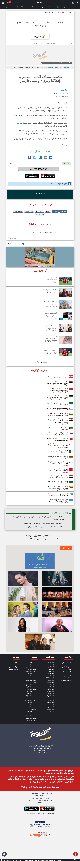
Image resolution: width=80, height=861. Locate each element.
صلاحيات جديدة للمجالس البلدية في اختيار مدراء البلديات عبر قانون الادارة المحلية (57, 445)
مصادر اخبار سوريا (31, 671)
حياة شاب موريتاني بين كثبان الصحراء (57, 481)
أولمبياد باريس (18, 211)
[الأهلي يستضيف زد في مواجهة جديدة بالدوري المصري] (65, 285)
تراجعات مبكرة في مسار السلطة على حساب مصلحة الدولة (58, 377)
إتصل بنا (16, 665)
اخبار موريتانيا (50, 702)
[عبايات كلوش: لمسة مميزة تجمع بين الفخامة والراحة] (23, 594)
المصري (54, 107)
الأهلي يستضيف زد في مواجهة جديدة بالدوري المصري (40, 197)
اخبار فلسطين (50, 673)
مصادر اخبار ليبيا (31, 698)
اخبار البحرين (50, 687)
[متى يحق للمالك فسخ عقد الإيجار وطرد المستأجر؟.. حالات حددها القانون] (65, 308)
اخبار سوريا (51, 671)
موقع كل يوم (68, 12)
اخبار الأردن (50, 689)
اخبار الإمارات (50, 662)
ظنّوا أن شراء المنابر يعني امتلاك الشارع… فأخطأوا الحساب (59, 477)
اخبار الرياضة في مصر (66, 672)
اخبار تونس (51, 698)
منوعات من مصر (67, 678)
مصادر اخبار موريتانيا (33, 708)
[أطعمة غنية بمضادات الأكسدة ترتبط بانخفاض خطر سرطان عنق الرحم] (65, 344)
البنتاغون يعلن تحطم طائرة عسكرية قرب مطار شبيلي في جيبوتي (57, 495)
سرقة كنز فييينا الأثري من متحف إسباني (57, 403)
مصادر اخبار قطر (31, 689)
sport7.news (39, 211)
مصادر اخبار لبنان (31, 669)
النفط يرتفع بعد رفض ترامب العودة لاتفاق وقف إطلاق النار (58, 414)
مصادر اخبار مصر (31, 665)
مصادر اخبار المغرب (31, 667)
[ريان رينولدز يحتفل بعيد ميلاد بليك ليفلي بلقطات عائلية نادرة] (23, 609)
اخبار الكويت (50, 682)
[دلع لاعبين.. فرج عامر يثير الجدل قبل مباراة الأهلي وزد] (65, 296)
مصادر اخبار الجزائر (31, 696)
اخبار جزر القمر (50, 705)
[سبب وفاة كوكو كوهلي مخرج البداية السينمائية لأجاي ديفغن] (40, 642)
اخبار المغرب (50, 667)
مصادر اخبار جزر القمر (31, 712)
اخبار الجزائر (50, 691)
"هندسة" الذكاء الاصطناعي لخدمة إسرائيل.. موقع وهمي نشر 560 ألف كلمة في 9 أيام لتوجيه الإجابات (57, 383)
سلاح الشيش (29, 211)
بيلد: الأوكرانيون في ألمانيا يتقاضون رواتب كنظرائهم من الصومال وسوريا (58, 500)
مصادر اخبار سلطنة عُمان (31, 681)
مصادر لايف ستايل (31, 720)
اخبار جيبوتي (50, 707)
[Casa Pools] (40, 257)
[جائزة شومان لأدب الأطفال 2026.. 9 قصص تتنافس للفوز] (40, 561)
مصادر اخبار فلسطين (30, 673)
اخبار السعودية (50, 676)
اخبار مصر (58, 67)
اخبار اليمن (51, 700)
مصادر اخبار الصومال (30, 718)
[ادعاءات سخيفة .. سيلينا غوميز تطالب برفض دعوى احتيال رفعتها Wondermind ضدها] (23, 578)
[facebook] (29, 158)
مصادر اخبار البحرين (30, 691)
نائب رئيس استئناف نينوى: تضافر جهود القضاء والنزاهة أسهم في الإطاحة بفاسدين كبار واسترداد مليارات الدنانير (57, 421)
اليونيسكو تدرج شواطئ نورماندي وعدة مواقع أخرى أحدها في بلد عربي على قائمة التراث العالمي (57, 488)
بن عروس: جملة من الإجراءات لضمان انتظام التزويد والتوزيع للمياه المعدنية (58, 470)
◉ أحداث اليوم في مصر (40, 151)
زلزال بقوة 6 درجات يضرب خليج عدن (58, 427)
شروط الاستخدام (14, 667)
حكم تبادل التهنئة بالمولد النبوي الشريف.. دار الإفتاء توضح (43, 523)
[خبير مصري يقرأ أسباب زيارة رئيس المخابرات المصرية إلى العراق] (65, 332)
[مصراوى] (40, 37)
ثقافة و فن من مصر (66, 676)
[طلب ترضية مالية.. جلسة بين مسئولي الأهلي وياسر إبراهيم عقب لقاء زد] (65, 356)
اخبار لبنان (51, 669)
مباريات (19, 123)
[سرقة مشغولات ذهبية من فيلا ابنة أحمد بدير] (57, 625)
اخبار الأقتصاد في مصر (66, 668)
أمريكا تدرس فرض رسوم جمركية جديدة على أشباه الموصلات (57, 439)
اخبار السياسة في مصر (66, 663)
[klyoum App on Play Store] (32, 810)
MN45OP (66, 164)
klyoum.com (74, 859)
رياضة (53, 12)
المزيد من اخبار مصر (40, 362)
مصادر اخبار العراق (31, 685)
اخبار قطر (51, 685)
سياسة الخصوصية (14, 669)
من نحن (16, 662)
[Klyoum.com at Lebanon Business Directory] (40, 827)
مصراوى (47, 12)
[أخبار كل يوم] (40, 3)
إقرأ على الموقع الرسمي (38, 168)
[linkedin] (40, 158)
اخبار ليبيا (51, 693)
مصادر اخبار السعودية (33, 677)
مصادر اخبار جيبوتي (30, 716)
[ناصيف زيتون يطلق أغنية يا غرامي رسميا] (57, 578)
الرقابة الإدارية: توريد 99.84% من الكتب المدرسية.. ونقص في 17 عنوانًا (57, 457)
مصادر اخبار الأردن (31, 693)
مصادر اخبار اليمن (31, 705)
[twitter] (34, 158)
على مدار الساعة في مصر (66, 681)
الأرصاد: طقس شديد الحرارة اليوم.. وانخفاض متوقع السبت (43, 527)
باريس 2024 (40, 214)
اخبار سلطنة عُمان (49, 678)
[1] (8, 2)
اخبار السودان (50, 696)
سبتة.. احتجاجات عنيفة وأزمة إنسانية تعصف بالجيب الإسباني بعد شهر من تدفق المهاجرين (57, 390)
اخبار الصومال (50, 709)
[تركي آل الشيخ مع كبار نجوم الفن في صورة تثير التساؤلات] (57, 609)
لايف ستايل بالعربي (49, 711)
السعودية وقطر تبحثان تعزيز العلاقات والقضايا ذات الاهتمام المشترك (58, 434)
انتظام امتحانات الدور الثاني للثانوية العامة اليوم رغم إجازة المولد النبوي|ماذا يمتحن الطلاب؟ (38, 518)
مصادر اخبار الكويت (31, 687)
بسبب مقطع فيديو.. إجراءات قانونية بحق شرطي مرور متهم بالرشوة (58, 463)
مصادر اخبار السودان (30, 700)
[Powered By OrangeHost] (40, 837)
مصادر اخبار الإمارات (30, 662)
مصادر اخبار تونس (31, 702)
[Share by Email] (50, 158)
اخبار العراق (50, 680)
